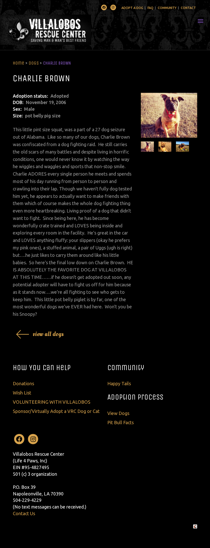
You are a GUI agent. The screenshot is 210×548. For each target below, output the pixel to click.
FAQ (150, 7)
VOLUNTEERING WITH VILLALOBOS (51, 401)
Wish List (22, 392)
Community (167, 7)
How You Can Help (42, 367)
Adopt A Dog (132, 7)
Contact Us (24, 513)
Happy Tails (119, 383)
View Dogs (118, 413)
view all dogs (48, 334)
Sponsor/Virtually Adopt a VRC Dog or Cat (56, 411)
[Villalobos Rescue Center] (61, 30)
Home (18, 63)
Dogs (34, 63)
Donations (23, 383)
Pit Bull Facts (120, 422)
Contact (188, 7)
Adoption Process (135, 397)
